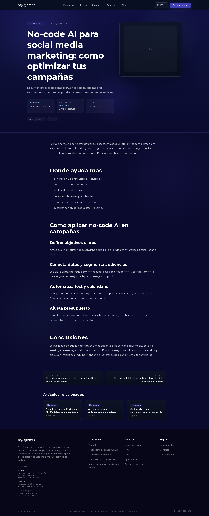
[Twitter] (179, 511)
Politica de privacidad (118, 511)
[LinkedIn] (174, 511)
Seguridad (133, 511)
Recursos (96, 5)
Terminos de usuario (99, 511)
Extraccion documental (100, 454)
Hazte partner (167, 454)
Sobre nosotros (167, 445)
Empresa (111, 5)
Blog (124, 5)
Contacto (164, 450)
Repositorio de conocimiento (103, 450)
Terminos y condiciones (79, 511)
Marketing (36, 23)
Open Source (131, 459)
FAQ (127, 450)
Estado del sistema (134, 464)
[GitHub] (189, 511)
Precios (84, 5)
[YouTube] (184, 511)
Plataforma (69, 5)
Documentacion (133, 445)
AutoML (93, 445)
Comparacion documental (102, 459)
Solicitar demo (180, 5)
